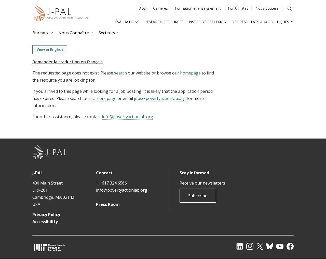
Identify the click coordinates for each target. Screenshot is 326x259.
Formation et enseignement (198, 8)
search (120, 73)
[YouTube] (279, 246)
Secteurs (107, 33)
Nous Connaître (73, 33)
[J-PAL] (60, 14)
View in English (50, 49)
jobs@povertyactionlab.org (160, 98)
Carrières (160, 8)
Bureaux (40, 33)
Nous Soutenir (267, 8)
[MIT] (49, 248)
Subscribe (198, 196)
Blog (142, 8)
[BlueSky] (269, 246)
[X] (259, 246)
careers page (103, 98)
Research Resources (164, 21)
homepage (190, 73)
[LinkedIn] (239, 246)
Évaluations (127, 21)
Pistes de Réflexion (207, 21)
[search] (290, 9)
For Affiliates (238, 8)
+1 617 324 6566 (111, 183)
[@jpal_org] (249, 246)
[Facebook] (290, 246)
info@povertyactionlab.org (127, 116)
